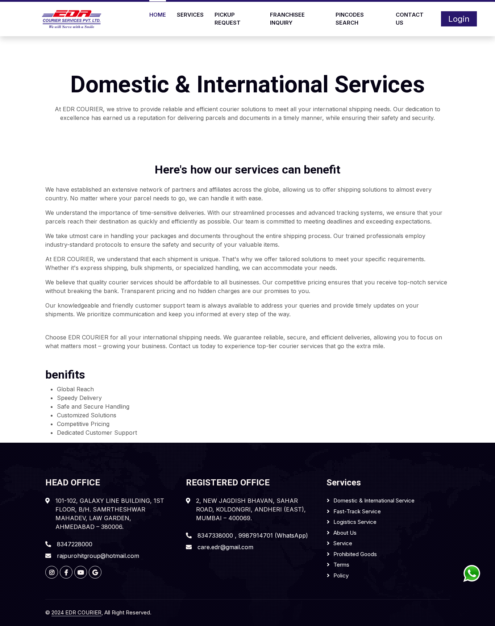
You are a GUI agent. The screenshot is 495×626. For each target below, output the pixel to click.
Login (459, 19)
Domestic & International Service (374, 500)
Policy (341, 575)
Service (342, 543)
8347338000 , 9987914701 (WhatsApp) (252, 535)
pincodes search (350, 18)
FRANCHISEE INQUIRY (287, 18)
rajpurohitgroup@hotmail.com (98, 555)
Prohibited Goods (355, 554)
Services (190, 14)
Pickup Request (228, 18)
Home (157, 14)
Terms (341, 564)
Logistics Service (355, 521)
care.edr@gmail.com (225, 547)
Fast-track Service (357, 511)
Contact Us (410, 18)
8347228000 (74, 544)
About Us (345, 532)
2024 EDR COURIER (76, 612)
